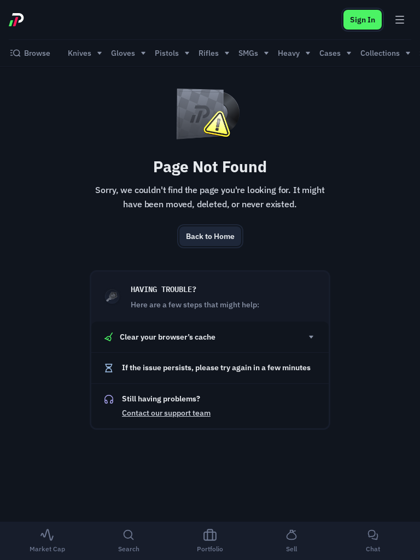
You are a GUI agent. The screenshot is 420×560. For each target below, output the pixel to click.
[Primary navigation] (399, 19)
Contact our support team (166, 413)
